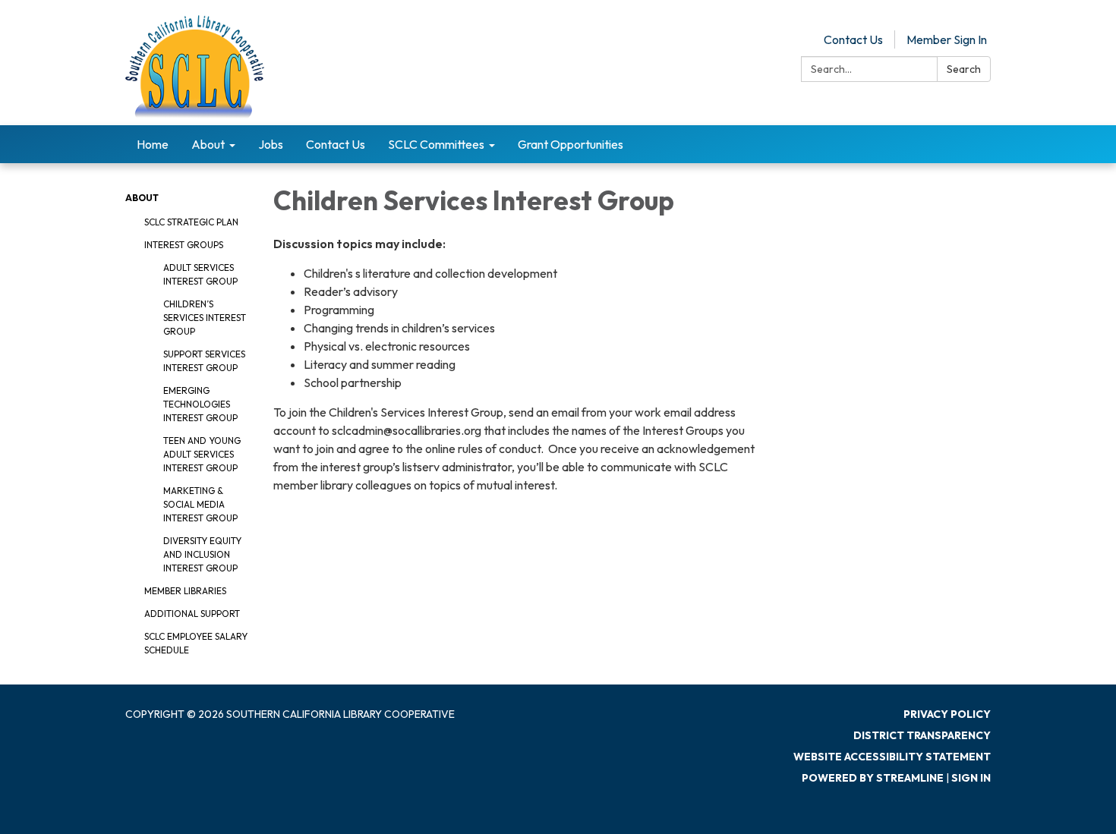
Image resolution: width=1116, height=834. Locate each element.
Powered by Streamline (873, 778)
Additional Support (192, 613)
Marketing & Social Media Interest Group (200, 504)
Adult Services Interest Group (200, 274)
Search (964, 69)
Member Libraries (185, 590)
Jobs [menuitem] (270, 144)
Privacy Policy (947, 714)
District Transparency (922, 735)
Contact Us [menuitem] (335, 144)
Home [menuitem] (153, 144)
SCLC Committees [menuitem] (436, 144)
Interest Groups (183, 244)
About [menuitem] (208, 144)
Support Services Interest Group (204, 360)
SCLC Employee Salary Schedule (195, 643)
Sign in (971, 778)
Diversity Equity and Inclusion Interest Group (202, 554)
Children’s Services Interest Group (204, 317)
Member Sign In (946, 39)
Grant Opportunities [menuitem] (570, 144)
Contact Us (853, 39)
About (142, 197)
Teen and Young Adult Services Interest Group (202, 454)
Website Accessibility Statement (892, 756)
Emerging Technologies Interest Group (200, 404)
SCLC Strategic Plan (191, 222)
